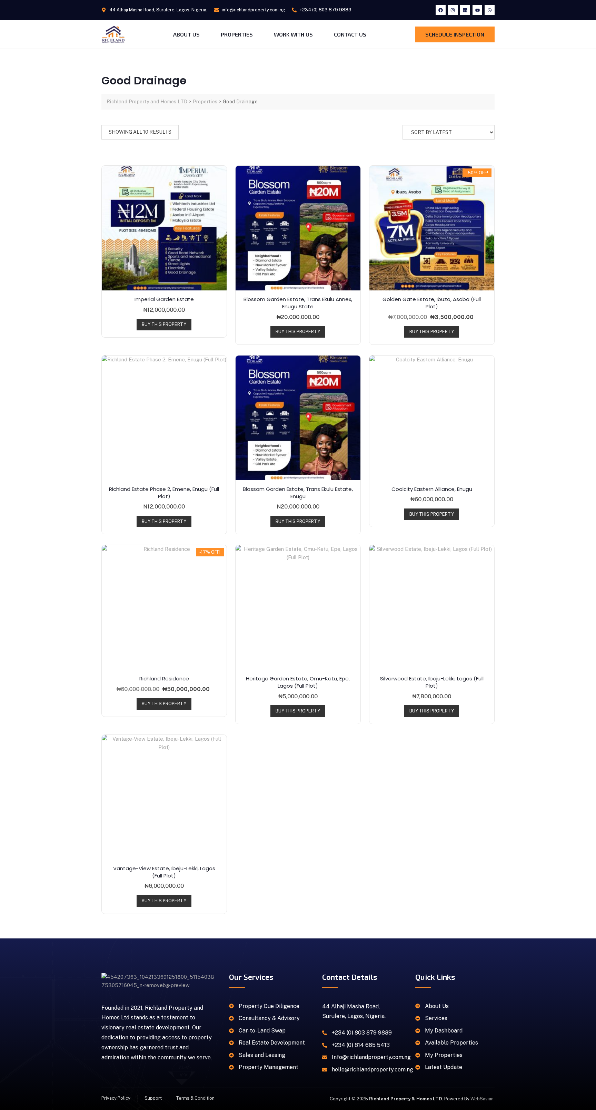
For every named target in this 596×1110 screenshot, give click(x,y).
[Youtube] (478, 10)
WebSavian (482, 1098)
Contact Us (350, 34)
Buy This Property (164, 324)
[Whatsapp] (490, 10)
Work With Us (293, 34)
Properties (237, 34)
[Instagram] (453, 10)
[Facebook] (441, 10)
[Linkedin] (465, 10)
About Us (186, 34)
